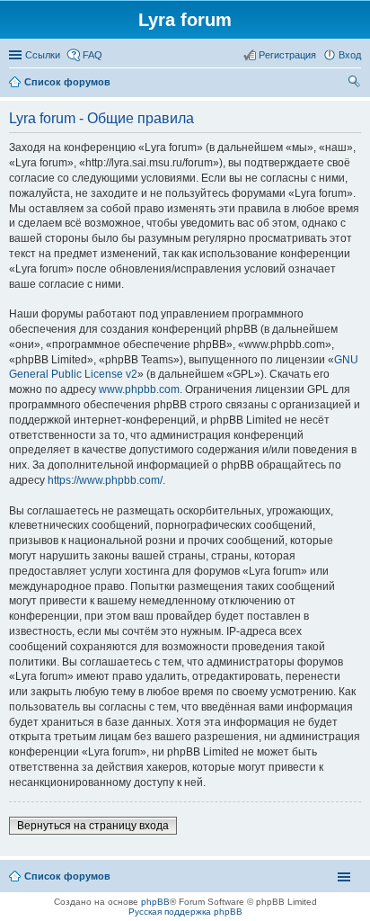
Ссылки (42, 54)
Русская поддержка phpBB (185, 912)
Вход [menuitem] (350, 54)
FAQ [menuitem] (92, 54)
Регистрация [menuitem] (287, 54)
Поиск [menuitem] (355, 83)
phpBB (155, 902)
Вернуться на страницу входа (93, 825)
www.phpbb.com (139, 389)
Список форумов (67, 876)
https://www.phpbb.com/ (105, 480)
